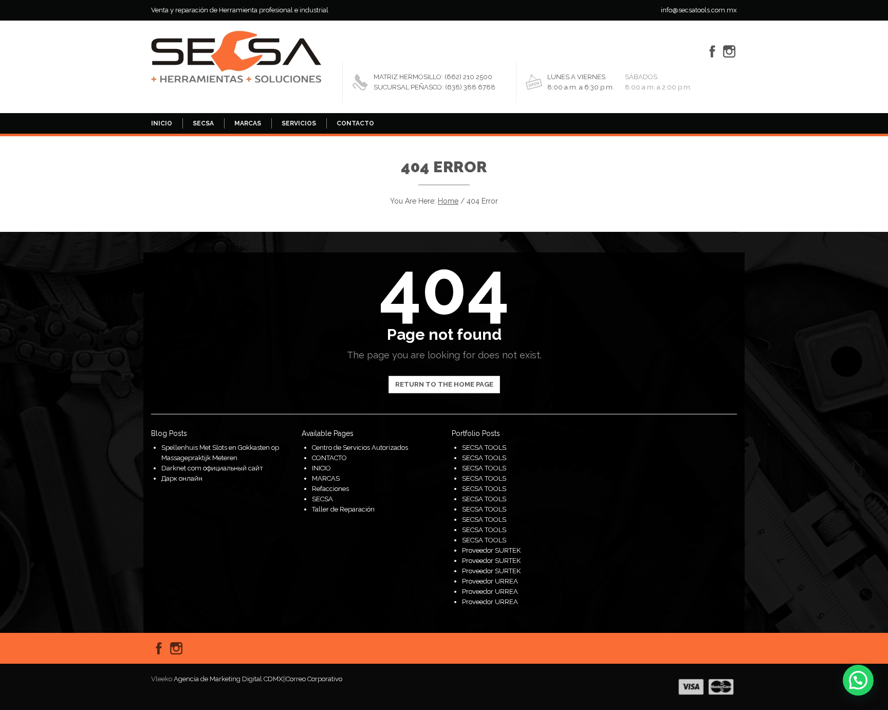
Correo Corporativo (314, 679)
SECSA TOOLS (484, 447)
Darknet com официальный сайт (212, 468)
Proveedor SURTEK (491, 550)
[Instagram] (729, 51)
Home (448, 201)
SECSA (203, 123)
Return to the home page (444, 384)
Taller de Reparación (343, 509)
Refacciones (330, 489)
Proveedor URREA (490, 581)
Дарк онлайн (181, 478)
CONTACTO (355, 123)
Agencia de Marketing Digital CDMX (228, 679)
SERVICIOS (299, 123)
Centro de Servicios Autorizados (360, 447)
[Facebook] (712, 51)
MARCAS (247, 123)
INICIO (161, 123)
